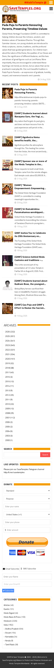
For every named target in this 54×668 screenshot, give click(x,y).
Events (7, 609)
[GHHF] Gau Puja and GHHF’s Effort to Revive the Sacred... (30, 306)
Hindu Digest (9, 613)
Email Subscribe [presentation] (12, 568)
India (6, 624)
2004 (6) (9, 431)
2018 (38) (9, 367)
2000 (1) (9, 440)
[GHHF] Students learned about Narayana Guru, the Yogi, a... (31, 115)
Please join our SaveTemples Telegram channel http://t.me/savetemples (24, 471)
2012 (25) (9, 394)
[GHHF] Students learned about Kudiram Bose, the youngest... (31, 282)
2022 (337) (10, 349)
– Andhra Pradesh (11, 628)
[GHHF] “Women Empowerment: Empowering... (30, 186)
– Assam (8, 632)
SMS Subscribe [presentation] (29, 568)
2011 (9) (9, 399)
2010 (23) (9, 403)
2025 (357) (10, 336)
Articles (7, 605)
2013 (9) (9, 390)
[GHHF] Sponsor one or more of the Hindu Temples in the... (31, 162)
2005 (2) (9, 426)
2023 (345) (10, 345)
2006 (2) (9, 422)
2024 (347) (10, 340)
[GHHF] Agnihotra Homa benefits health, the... (27, 139)
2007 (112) (10, 417)
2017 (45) (9, 372)
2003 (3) (9, 435)
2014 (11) (9, 385)
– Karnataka (9, 636)
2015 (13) (9, 381)
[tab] (11, 568)
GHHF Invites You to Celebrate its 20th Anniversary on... (30, 234)
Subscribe (9, 590)
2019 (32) (9, 363)
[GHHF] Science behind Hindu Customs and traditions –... (30, 258)
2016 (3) (9, 376)
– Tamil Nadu (9, 644)
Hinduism (8, 620)
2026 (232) (10, 331)
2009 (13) (9, 408)
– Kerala (7, 640)
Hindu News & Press (12, 616)
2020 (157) (10, 358)
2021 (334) (10, 354)
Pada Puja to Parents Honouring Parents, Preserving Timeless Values (24, 27)
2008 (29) (9, 413)
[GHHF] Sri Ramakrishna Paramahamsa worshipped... (29, 210)
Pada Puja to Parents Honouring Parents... (26, 91)
